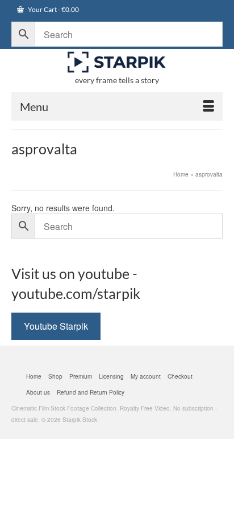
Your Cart (53, 9)
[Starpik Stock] (117, 62)
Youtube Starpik (56, 326)
